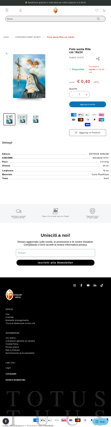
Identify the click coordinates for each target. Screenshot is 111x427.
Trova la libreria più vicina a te (20, 323)
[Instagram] (74, 285)
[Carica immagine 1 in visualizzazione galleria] (9, 119)
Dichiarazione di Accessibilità (20, 353)
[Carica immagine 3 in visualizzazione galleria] (35, 119)
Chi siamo (11, 338)
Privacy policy (12, 347)
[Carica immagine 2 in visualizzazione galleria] (22, 119)
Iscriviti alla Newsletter (55, 262)
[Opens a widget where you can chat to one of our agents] (100, 422)
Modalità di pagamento (17, 320)
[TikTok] (102, 285)
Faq (7, 314)
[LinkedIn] (95, 285)
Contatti (10, 317)
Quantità (73, 88)
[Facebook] (81, 285)
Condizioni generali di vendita (20, 341)
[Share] (98, 59)
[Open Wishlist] (97, 10)
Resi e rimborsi (13, 350)
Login (8, 368)
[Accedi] (32, 10)
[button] (5, 421)
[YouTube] (88, 285)
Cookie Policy (12, 344)
